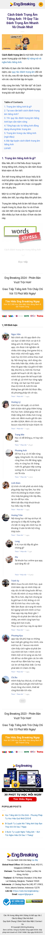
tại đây (35, 860)
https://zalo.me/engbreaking (25, 891)
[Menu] (41, 4)
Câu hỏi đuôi (28, 918)
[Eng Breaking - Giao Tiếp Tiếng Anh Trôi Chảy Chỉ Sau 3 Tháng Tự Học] (22, 4)
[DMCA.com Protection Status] (34, 901)
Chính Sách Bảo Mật (25, 921)
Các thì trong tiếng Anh (13, 915)
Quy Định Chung (9, 921)
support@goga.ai (25, 894)
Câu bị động (17, 918)
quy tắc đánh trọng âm (23, 72)
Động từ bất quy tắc (32, 915)
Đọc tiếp (23, 261)
